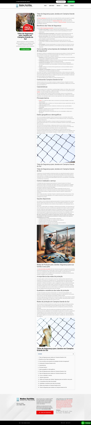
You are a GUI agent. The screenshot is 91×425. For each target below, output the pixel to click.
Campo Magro (66, 402)
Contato (72, 5)
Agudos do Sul (58, 400)
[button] (73, 353)
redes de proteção (62, 22)
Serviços (58, 5)
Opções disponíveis (44, 377)
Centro (40, 100)
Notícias (66, 5)
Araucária (68, 400)
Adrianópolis (70, 399)
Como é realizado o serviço (46, 375)
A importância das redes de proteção (48, 381)
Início (45, 5)
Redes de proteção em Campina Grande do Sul (50, 385)
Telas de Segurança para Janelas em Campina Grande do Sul (52, 357)
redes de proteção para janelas (44, 269)
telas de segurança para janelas (47, 28)
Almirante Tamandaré (64, 400)
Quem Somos (51, 5)
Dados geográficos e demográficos (47, 369)
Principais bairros (43, 367)
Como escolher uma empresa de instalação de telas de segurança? (54, 361)
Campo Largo (62, 402)
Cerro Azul (70, 402)
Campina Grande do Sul (57, 20)
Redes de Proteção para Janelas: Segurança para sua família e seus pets (56, 379)
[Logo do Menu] (24, 5)
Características (42, 365)
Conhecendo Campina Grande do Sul (47, 363)
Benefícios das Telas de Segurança (47, 359)
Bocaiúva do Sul (60, 401)
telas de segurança (42, 18)
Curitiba (38, 91)
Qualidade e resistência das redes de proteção (50, 383)
